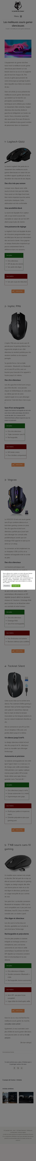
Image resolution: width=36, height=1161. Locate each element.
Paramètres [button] (7, 585)
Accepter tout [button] (16, 585)
